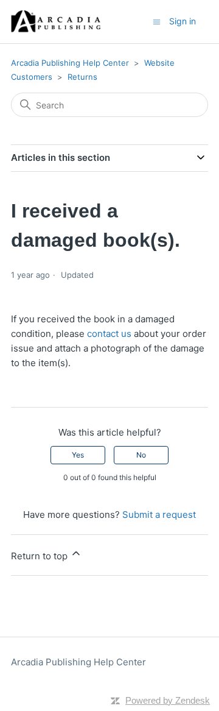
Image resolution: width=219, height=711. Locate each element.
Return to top (40, 556)
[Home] (56, 21)
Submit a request (159, 514)
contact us (110, 333)
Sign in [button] (182, 21)
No (141, 454)
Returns (82, 77)
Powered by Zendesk (167, 700)
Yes (78, 454)
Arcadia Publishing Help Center (70, 63)
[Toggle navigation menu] (157, 21)
